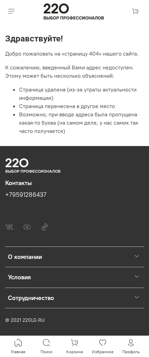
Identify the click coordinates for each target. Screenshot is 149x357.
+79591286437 (25, 195)
